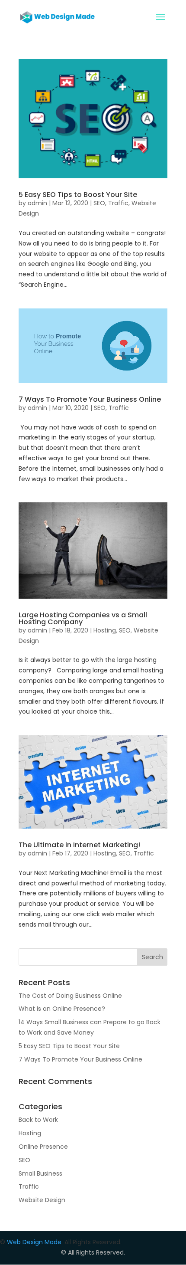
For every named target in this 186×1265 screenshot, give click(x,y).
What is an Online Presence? (62, 1008)
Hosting (104, 630)
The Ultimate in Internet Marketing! (79, 845)
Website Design (42, 1200)
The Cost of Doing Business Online (70, 995)
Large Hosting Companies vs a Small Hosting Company (83, 618)
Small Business (40, 1173)
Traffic (118, 203)
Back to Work (38, 1119)
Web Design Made (34, 1242)
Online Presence (43, 1146)
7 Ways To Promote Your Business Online (90, 399)
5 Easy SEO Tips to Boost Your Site (78, 195)
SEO (99, 203)
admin (37, 203)
